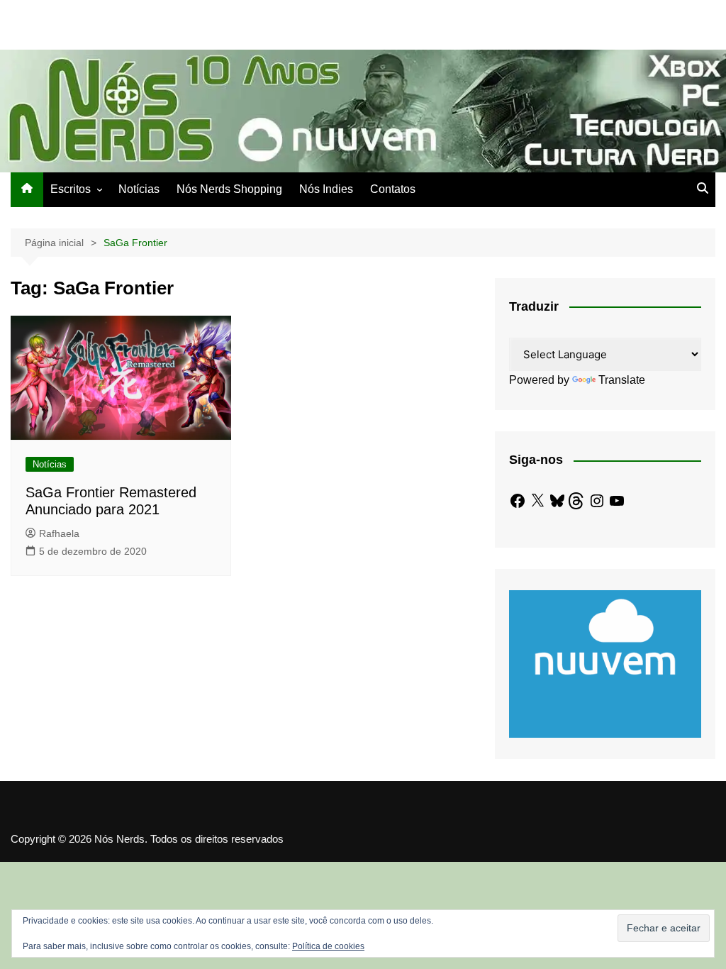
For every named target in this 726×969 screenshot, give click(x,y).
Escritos (70, 189)
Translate (621, 380)
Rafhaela (59, 533)
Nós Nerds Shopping (229, 189)
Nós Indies (326, 189)
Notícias (139, 189)
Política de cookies (328, 946)
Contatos (392, 189)
